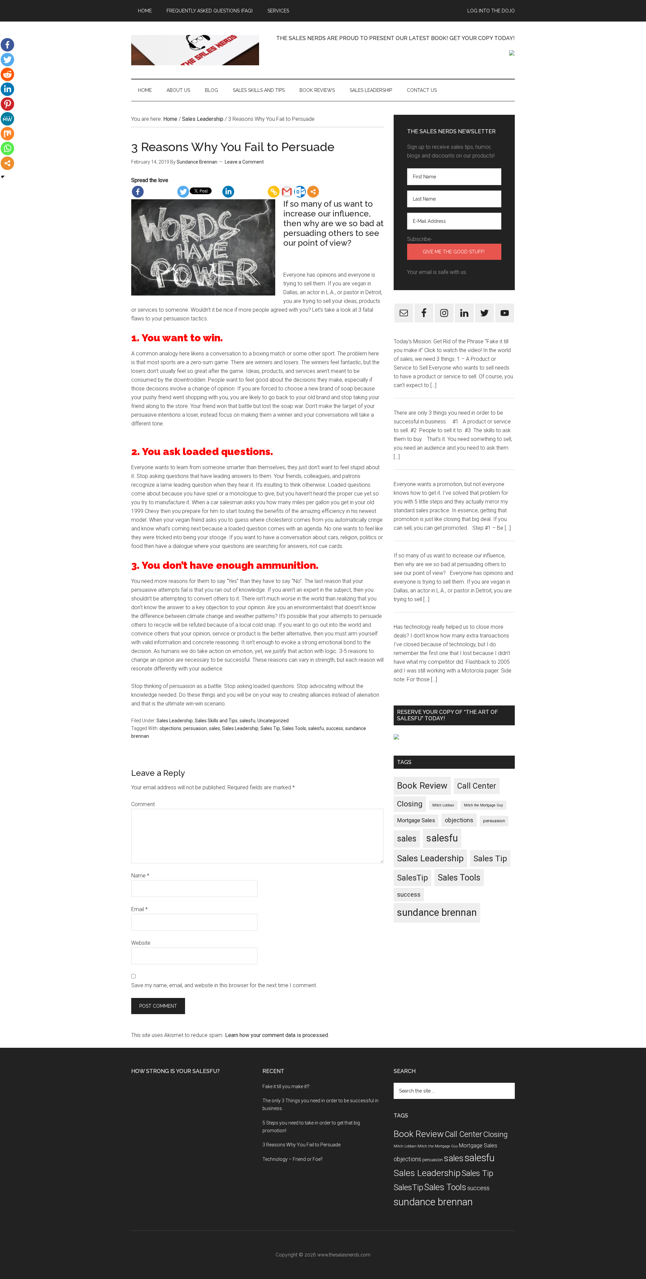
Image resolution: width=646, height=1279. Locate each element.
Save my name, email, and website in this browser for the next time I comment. (224, 985)
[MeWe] (7, 119)
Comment (143, 804)
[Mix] (7, 133)
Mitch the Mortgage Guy (483, 805)
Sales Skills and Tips (216, 720)
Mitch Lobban (443, 805)
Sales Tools (294, 728)
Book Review (422, 786)
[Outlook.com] (300, 192)
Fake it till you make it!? (286, 1086)
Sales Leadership (174, 720)
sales (214, 728)
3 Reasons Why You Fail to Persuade (301, 1144)
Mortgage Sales (416, 820)
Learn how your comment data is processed (276, 1035)
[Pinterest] (7, 104)
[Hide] (2, 176)
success (334, 728)
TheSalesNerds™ (195, 50)
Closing (410, 803)
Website (140, 943)
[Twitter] (183, 192)
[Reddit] (7, 74)
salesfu (247, 720)
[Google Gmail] (287, 192)
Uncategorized (273, 720)
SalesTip (412, 878)
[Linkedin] (228, 192)
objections (170, 728)
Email (139, 909)
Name (140, 875)
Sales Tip (270, 728)
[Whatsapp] (7, 148)
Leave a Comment (244, 162)
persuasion (195, 728)
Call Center (476, 786)
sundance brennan (437, 912)
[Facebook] (138, 192)
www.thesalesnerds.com (343, 1254)
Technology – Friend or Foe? (292, 1159)
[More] (313, 192)
